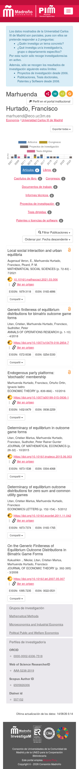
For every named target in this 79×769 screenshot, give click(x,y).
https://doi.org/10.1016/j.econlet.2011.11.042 (42, 515)
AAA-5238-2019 (24, 670)
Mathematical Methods (23, 616)
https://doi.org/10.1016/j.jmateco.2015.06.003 (43, 456)
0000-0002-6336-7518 (28, 656)
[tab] (39, 608)
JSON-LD (55, 93)
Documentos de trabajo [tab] (39, 187)
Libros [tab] (49, 170)
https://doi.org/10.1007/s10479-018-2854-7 (41, 342)
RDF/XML (48, 93)
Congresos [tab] (55, 178)
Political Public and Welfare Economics (34, 633)
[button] (39, 608)
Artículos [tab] (30, 170)
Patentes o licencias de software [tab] (39, 220)
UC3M (69, 298)
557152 (18, 699)
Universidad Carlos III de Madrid (42, 120)
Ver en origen (25, 284)
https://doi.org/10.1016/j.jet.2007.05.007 (39, 579)
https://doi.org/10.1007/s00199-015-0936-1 (41, 397)
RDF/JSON (69, 93)
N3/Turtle (62, 93)
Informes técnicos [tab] (39, 195)
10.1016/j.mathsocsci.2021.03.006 (36, 279)
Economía (12, 120)
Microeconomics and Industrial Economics (36, 624)
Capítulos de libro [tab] (27, 178)
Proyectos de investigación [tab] (39, 204)
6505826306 (22, 685)
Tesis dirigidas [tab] (39, 212)
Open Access (69, 250)
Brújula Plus (50, 760)
